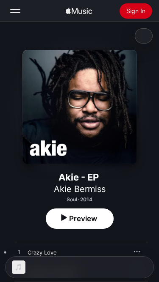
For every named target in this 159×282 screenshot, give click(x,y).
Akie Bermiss (80, 189)
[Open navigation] (15, 11)
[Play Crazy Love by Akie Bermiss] (19, 252)
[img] (79, 11)
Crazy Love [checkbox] (42, 252)
